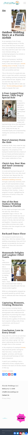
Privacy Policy (6, 398)
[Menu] (24, 3)
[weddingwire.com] (5, 418)
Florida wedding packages (15, 86)
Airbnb (23, 347)
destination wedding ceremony (11, 179)
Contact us (5, 371)
